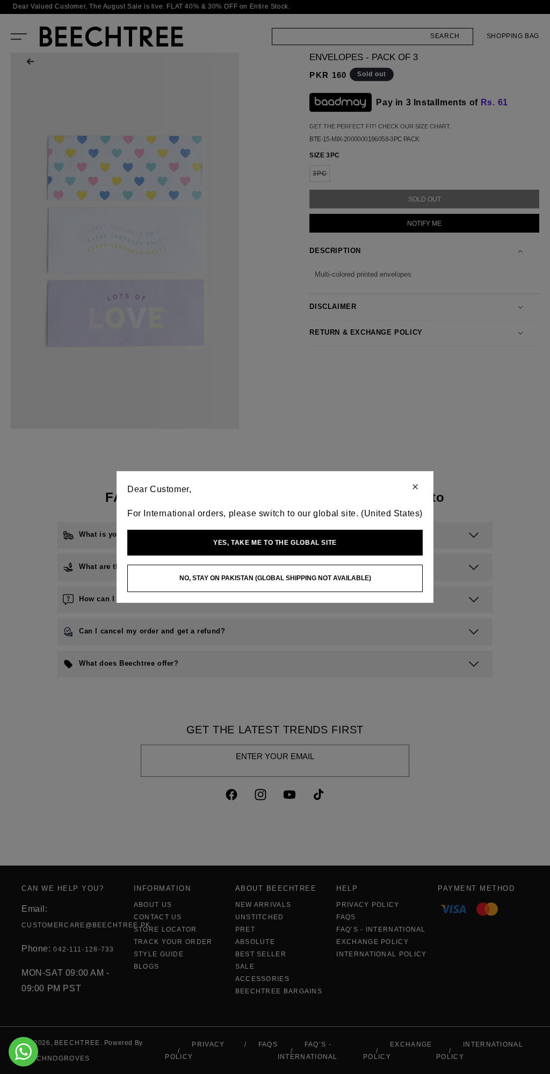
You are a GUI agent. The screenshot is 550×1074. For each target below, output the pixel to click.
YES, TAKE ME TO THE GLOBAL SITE (275, 542)
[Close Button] (415, 487)
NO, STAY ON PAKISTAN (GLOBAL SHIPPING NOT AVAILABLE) (275, 578)
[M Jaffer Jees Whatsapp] (23, 1051)
